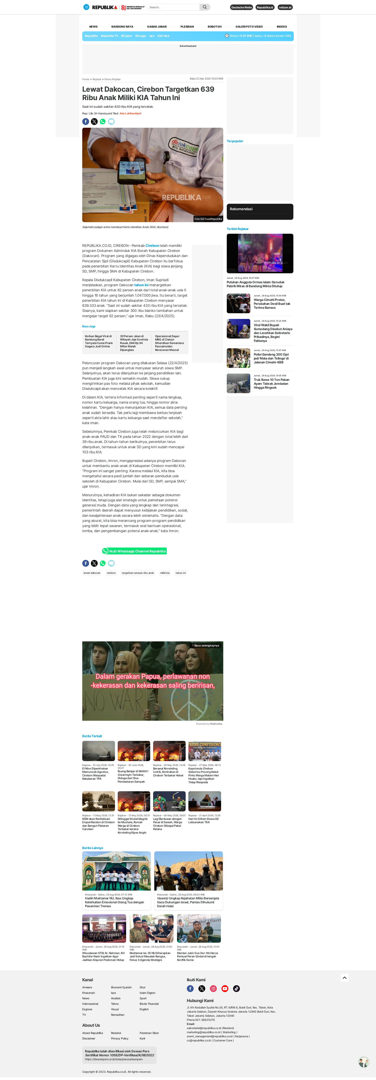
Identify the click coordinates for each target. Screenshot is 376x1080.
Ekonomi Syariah (121, 987)
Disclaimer (88, 1038)
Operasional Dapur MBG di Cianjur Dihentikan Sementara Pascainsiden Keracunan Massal (169, 342)
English (144, 1009)
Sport (143, 998)
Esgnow (87, 1009)
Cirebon (152, 246)
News (85, 998)
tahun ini (141, 285)
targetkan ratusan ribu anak (138, 572)
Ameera (87, 987)
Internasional (90, 1003)
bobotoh (215, 26)
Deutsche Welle (241, 7)
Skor (142, 987)
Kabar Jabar (157, 26)
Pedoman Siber (149, 1033)
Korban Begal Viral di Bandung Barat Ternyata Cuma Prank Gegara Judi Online (99, 341)
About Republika (92, 1033)
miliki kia (165, 572)
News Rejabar (112, 79)
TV (84, 1014)
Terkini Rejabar (238, 229)
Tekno (115, 1003)
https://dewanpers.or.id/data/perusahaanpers (114, 1059)
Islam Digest (147, 992)
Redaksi (116, 1033)
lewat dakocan (92, 572)
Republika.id (265, 7)
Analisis (116, 998)
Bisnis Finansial (149, 1003)
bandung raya (122, 26)
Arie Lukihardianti (130, 113)
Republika (91, 35)
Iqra (113, 992)
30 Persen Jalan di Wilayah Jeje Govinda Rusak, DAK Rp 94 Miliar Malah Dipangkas (134, 342)
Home (85, 79)
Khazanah (88, 992)
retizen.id (285, 7)
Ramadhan (117, 1014)
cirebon (111, 572)
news (93, 26)
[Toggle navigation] (86, 7)
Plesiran (187, 26)
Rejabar (97, 79)
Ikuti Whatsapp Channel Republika (137, 551)
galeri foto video (249, 26)
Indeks (282, 26)
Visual (115, 1009)
